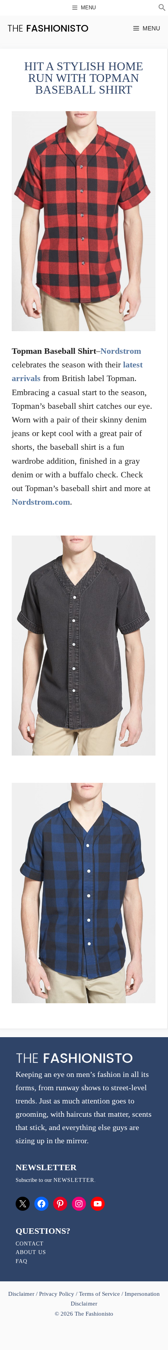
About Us (31, 1252)
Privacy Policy (56, 1294)
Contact (30, 1244)
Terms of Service (99, 1294)
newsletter (74, 1180)
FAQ (21, 1261)
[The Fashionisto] (48, 28)
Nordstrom (120, 351)
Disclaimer (22, 1294)
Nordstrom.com (41, 502)
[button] (162, 8)
